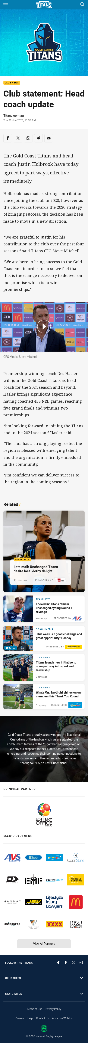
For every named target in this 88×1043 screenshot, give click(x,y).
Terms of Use (34, 1009)
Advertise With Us (62, 1018)
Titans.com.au (13, 115)
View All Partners (44, 944)
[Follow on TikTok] (58, 962)
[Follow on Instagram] (81, 962)
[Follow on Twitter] (73, 962)
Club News (12, 83)
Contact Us (42, 1018)
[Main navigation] (5, 4)
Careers (20, 1018)
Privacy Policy (53, 1009)
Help (30, 1018)
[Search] (82, 4)
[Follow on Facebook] (65, 962)
